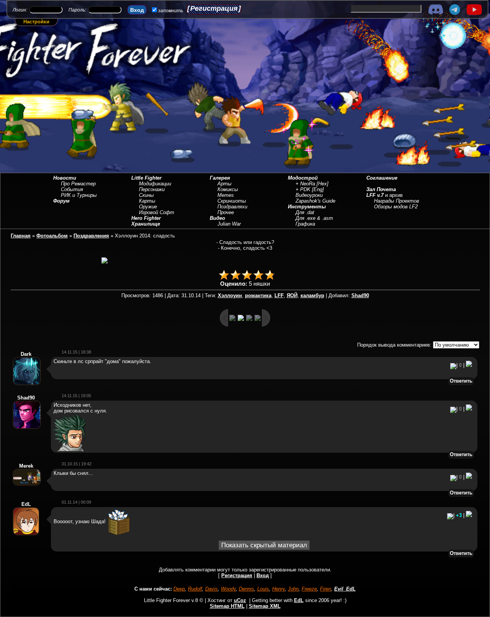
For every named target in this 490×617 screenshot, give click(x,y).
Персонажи (152, 189)
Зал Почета (381, 189)
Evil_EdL (345, 589)
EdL (299, 600)
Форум (61, 201)
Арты (224, 184)
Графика (305, 224)
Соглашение (381, 178)
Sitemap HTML (227, 606)
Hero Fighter (146, 218)
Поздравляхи (232, 206)
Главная (21, 236)
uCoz (240, 600)
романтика (258, 295)
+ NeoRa (305, 184)
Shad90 (360, 295)
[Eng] (318, 189)
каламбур (312, 295)
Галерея (220, 178)
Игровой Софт (156, 212)
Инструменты (307, 206)
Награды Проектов (396, 201)
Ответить (461, 381)
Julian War (229, 224)
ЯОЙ (292, 295)
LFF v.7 (375, 195)
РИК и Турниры (79, 195)
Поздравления (91, 236)
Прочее (225, 212)
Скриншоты (231, 201)
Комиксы (227, 189)
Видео (217, 218)
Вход (262, 575)
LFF (279, 295)
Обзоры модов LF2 (396, 206)
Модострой (303, 178)
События (72, 189)
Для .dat (305, 212)
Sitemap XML (265, 606)
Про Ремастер (78, 184)
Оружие (148, 206)
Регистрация (214, 8)
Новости (64, 178)
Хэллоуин (230, 295)
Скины (146, 195)
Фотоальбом (52, 236)
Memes (225, 195)
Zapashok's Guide (315, 201)
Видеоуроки (309, 195)
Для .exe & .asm (314, 218)
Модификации (155, 184)
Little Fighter (146, 178)
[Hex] (322, 184)
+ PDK (303, 189)
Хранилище (145, 224)
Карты (147, 201)
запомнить (170, 10)
